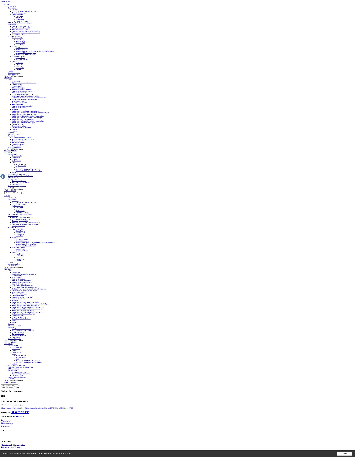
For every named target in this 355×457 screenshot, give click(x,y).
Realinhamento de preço (19, 181)
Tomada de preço (21, 164)
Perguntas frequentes (18, 142)
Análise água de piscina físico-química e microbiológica (28, 116)
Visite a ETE (19, 44)
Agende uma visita (17, 38)
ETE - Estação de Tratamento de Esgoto (20, 23)
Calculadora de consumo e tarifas (21, 137)
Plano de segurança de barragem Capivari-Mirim (26, 31)
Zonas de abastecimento (19, 13)
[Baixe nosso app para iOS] (19, 445)
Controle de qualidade (22, 21)
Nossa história (12, 6)
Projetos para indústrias (18, 56)
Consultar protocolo (17, 124)
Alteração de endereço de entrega (21, 89)
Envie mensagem (7, 423)
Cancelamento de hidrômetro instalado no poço (25, 96)
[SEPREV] (49, 408)
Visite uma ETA (20, 43)
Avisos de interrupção (14, 147)
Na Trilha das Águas (22, 48)
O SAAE (7, 4)
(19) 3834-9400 (18, 417)
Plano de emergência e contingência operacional (26, 33)
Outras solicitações (17, 184)
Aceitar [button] (344, 453)
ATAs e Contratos (13, 177)
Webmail (18, 447)
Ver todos (14, 131)
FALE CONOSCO (10, 191)
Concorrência (16, 157)
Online (10, 79)
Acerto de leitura (17, 86)
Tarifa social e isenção (14, 134)
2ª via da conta (16, 81)
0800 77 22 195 (20, 412)
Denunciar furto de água (19, 126)
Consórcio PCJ (20, 68)
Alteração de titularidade (19, 108)
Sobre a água (12, 8)
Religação (15, 109)
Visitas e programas (14, 36)
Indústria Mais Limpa (22, 59)
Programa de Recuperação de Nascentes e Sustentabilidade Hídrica (35, 51)
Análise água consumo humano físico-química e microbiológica (30, 112)
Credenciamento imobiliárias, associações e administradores (29, 98)
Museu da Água (20, 39)
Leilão (17, 167)
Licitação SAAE (13, 154)
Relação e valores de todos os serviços (23, 139)
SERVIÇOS (8, 78)
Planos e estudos (13, 24)
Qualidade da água (17, 14)
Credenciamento (16, 161)
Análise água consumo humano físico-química (25, 111)
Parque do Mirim (20, 41)
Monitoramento (20, 19)
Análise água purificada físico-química (23, 119)
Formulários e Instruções (19, 144)
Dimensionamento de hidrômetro (21, 127)
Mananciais (15, 9)
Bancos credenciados (18, 141)
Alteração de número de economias (22, 91)
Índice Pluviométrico (14, 73)
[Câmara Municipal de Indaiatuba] (32, 408)
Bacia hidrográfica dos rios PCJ (21, 28)
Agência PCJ (19, 64)
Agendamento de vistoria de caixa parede (24, 83)
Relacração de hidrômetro (19, 103)
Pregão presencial (21, 166)
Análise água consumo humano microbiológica (25, 114)
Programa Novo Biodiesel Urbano (26, 54)
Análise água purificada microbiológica (23, 122)
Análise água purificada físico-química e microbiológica (28, 121)
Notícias (10, 71)
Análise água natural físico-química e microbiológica (27, 117)
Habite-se (14, 129)
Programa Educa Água (22, 49)
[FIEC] (59, 408)
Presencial (11, 132)
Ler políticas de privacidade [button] (62, 453)
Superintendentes (13, 74)
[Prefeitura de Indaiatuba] (10, 408)
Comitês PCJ (19, 63)
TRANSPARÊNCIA (10, 151)
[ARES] (68, 408)
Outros (14, 162)
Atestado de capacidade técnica (21, 182)
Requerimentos (12, 179)
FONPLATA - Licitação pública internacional (29, 171)
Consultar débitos (17, 84)
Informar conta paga (18, 101)
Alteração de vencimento (19, 93)
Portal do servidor (7, 447)
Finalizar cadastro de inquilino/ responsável (24, 99)
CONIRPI (19, 69)
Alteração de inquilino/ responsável (22, 106)
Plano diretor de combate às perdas (22, 26)
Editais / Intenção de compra (16, 174)
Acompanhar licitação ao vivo (17, 186)
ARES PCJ (19, 66)
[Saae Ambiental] (6, 1)
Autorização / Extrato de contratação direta (20, 176)
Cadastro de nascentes (18, 34)
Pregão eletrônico (17, 156)
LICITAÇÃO (8, 152)
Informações (11, 136)
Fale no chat (5, 421)
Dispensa (14, 159)
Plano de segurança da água (20, 29)
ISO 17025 (19, 18)
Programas (15, 46)
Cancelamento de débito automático (22, 94)
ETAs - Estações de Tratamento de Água (24, 11)
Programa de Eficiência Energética (26, 53)
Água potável (19, 16)
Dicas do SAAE (16, 146)
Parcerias (14, 61)
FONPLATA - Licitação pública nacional (28, 169)
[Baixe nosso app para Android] (7, 445)
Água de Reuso (20, 58)
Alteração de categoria (18, 88)
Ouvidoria (5, 426)
